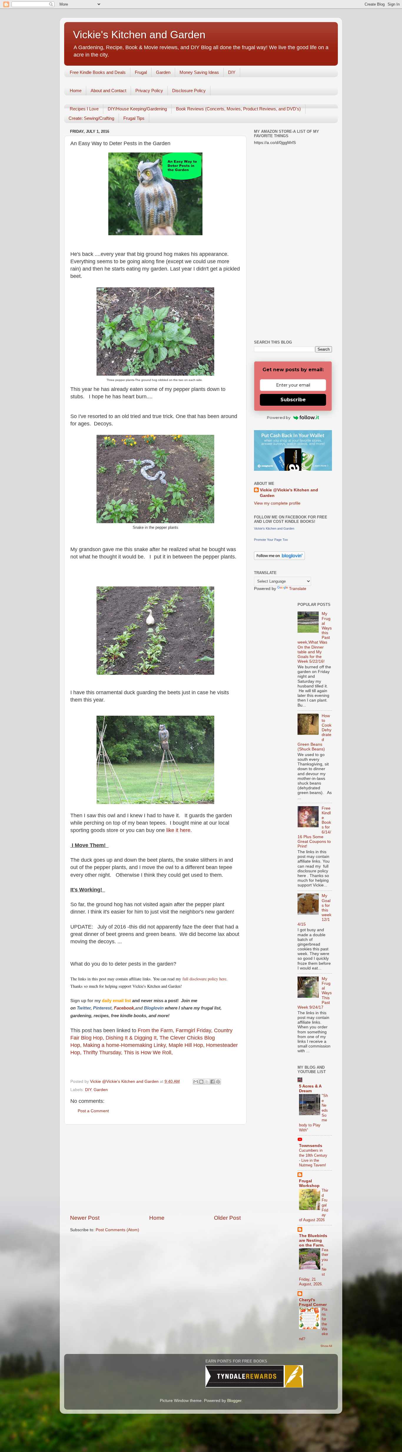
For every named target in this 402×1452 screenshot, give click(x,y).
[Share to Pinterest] (218, 1082)
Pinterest (102, 1008)
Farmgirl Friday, (195, 1030)
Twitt (82, 1008)
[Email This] (196, 1082)
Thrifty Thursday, (102, 1052)
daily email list (117, 1000)
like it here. (179, 830)
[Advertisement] (155, 1169)
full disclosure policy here (203, 979)
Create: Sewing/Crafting (91, 118)
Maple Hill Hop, (187, 1045)
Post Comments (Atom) (117, 1230)
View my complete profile (277, 503)
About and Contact (108, 90)
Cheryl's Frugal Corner (313, 1302)
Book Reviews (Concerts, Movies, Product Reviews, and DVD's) (238, 108)
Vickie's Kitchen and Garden (139, 35)
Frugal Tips (133, 118)
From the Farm (155, 1030)
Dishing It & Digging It (131, 1038)
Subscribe (293, 399)
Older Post (227, 1218)
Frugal (141, 72)
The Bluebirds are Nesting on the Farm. (313, 1240)
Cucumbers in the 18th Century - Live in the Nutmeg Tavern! (313, 1157)
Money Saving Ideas (199, 72)
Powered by (278, 417)
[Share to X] (207, 1082)
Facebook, (124, 1008)
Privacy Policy (149, 90)
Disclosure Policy (189, 90)
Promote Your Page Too (271, 539)
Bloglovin (154, 1008)
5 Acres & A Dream (310, 1088)
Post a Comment (93, 1111)
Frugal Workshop (309, 1183)
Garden (163, 72)
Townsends (310, 1145)
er (89, 1008)
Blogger (234, 1400)
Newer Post (84, 1218)
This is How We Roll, (149, 1052)
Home (76, 90)
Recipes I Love (84, 108)
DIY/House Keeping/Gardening (137, 108)
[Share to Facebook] (212, 1082)
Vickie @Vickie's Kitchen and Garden (289, 493)
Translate (297, 588)
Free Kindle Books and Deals (98, 72)
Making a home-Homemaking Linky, (125, 1045)
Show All (326, 1345)
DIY (231, 72)
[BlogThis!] (201, 1082)
